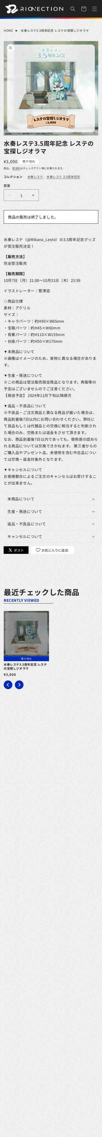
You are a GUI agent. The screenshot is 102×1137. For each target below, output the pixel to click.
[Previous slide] (8, 684)
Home (8, 30)
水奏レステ (35, 176)
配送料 (16, 168)
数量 (7, 185)
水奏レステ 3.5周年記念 (63, 176)
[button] (72, 8)
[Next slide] (19, 684)
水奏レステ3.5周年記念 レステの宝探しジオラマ (55, 30)
